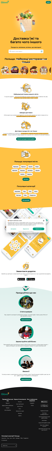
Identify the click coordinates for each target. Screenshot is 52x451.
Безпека (20, 413)
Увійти (19, 415)
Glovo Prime (20, 406)
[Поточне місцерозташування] (41, 51)
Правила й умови (44, 410)
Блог (20, 408)
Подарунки (25, 438)
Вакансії (8, 403)
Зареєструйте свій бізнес (7, 405)
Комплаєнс (44, 420)
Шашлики (4, 438)
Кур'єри (7, 407)
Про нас (20, 401)
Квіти (14, 438)
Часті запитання (20, 404)
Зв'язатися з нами (20, 411)
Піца (8, 438)
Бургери (18, 438)
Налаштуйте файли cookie (44, 422)
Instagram (32, 403)
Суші (11, 438)
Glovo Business (8, 410)
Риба (21, 438)
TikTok (32, 405)
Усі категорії (4, 440)
